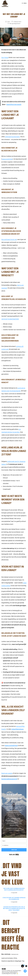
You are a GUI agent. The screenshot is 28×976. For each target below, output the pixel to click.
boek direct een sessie (13, 104)
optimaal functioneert (12, 136)
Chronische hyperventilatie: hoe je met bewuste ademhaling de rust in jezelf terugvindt (14, 908)
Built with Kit (14, 854)
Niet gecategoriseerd (15, 23)
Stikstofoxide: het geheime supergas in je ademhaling (14, 898)
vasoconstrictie (7, 159)
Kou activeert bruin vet (9, 239)
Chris (8, 21)
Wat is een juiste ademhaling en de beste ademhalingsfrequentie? (14, 889)
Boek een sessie (6, 773)
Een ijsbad (4, 57)
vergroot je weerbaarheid (10, 319)
